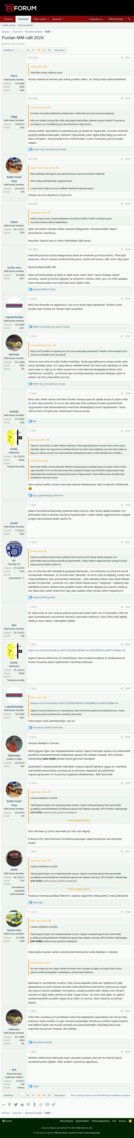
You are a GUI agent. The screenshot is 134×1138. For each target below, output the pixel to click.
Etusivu (8, 19)
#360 (127, 1051)
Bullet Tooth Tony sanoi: (42, 167)
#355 (127, 737)
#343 (127, 158)
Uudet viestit (8, 25)
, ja (48, 495)
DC (14, 560)
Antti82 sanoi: (37, 460)
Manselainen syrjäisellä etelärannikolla (17, 890)
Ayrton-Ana (14, 930)
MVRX (14, 869)
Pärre (14, 75)
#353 (127, 644)
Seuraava (59, 50)
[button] (48, 19)
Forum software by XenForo (67, 1127)
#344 (127, 203)
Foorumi (23, 19)
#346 (127, 298)
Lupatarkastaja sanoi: (41, 345)
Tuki (114, 1120)
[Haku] (129, 19)
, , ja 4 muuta (51, 326)
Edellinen (9, 50)
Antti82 (14, 411)
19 (44, 50)
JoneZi (14, 523)
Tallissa (20, 1087)
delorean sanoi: (38, 439)
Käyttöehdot (82, 1120)
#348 (127, 393)
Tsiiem (14, 222)
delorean (14, 354)
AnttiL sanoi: (36, 66)
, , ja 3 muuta (49, 149)
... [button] (22, 50)
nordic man (14, 267)
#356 (127, 782)
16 (27, 50)
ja (44, 289)
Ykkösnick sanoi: (38, 212)
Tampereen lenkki (15, 466)
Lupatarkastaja (14, 317)
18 (38, 50)
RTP (14, 1070)
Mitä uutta (40, 19)
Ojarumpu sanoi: (39, 107)
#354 (127, 688)
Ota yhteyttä (66, 1120)
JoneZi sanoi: (36, 551)
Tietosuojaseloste (100, 1120)
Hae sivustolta (25, 25)
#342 (127, 98)
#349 (127, 430)
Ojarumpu (14, 755)
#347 (127, 336)
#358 (127, 911)
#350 (127, 504)
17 (33, 50)
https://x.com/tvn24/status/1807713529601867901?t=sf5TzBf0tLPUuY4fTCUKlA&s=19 (76, 650)
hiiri (14, 625)
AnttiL (7, 43)
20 (49, 50)
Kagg (14, 116)
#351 (127, 542)
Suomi (8, 1120)
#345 (127, 249)
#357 (127, 851)
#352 (127, 606)
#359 (127, 1011)
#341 (127, 57)
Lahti (22, 90)
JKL (23, 368)
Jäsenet (57, 19)
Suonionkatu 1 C (16, 578)
